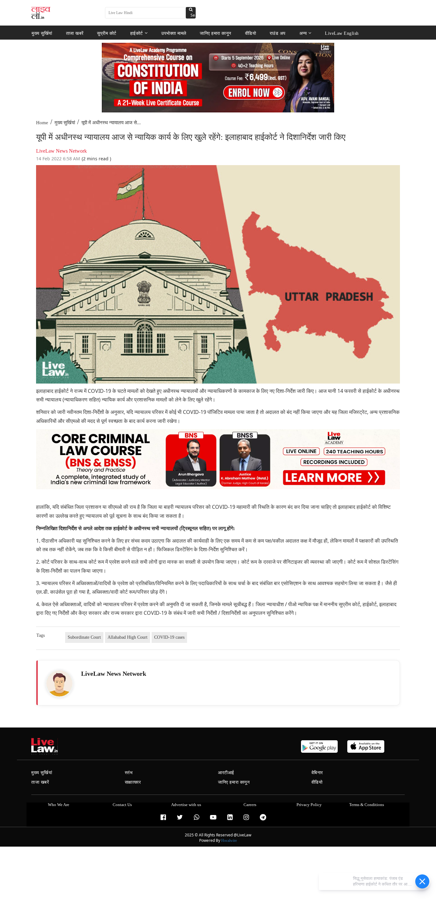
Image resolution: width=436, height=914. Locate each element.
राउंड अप (278, 33)
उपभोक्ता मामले (173, 33)
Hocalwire (229, 840)
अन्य (303, 33)
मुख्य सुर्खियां (42, 33)
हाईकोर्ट (136, 33)
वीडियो (250, 33)
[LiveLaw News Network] (59, 683)
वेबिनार (317, 772)
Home (42, 122)
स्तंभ (129, 772)
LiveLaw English (342, 33)
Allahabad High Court (127, 637)
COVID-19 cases (169, 637)
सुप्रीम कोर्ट (107, 33)
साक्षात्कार (133, 782)
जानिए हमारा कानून (215, 33)
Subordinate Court (84, 637)
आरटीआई (226, 772)
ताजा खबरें (75, 33)
